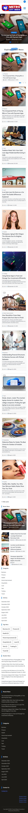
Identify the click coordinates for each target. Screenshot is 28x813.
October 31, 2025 (21, 551)
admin (9, 39)
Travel (3, 593)
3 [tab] (23, 82)
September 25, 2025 (17, 564)
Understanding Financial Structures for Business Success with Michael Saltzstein (13, 357)
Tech (4, 395)
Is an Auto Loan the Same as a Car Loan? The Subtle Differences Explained (13, 194)
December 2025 (5, 601)
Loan (4, 148)
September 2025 (5, 609)
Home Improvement (8, 313)
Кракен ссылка (14, 798)
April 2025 (4, 620)
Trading (5, 273)
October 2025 (5, 607)
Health (5, 231)
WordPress (16, 810)
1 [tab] (20, 82)
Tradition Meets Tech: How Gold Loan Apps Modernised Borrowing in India (13, 152)
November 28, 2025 (21, 540)
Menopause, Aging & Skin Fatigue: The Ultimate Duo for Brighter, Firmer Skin (13, 236)
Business (5, 352)
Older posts (6, 501)
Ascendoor (21, 809)
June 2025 (4, 618)
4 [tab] (25, 82)
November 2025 (5, 604)
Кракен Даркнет (15, 796)
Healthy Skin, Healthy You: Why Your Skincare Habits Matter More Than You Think (13, 486)
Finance (14, 32)
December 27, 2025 (17, 39)
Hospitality (6, 440)
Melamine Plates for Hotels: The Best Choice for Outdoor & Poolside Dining (14, 444)
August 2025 (4, 612)
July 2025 (3, 615)
